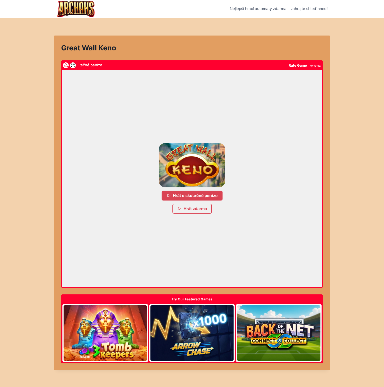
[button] (192, 165)
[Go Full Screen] (73, 65)
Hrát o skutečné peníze (195, 195)
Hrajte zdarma (105, 333)
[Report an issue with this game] (66, 65)
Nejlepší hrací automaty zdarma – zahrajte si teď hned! (279, 8)
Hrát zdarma (195, 208)
